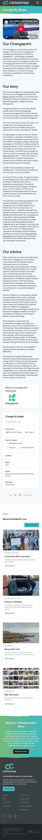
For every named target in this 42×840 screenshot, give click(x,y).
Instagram (5, 816)
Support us (7, 806)
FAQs (5, 799)
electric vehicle (9, 97)
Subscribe (9, 789)
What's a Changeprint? (16, 387)
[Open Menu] (37, 2)
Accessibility (24, 809)
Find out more (10, 391)
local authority (9, 156)
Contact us (7, 802)
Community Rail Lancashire (17, 556)
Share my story (21, 751)
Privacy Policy (25, 799)
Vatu (4, 835)
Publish (5, 795)
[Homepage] (16, 3)
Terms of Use (24, 795)
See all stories (31, 525)
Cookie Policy (24, 802)
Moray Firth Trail (12, 649)
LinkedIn (15, 816)
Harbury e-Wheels (13, 602)
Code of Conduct (26, 806)
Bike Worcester (11, 695)
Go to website (11, 422)
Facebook (10, 816)
